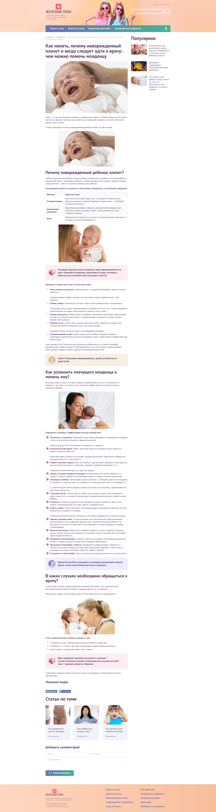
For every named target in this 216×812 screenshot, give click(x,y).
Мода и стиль (57, 28)
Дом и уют (146, 802)
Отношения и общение (152, 793)
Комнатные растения (99, 28)
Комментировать (61, 772)
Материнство (53, 736)
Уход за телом (113, 806)
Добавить (163, 4)
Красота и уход (76, 28)
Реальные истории (150, 797)
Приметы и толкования (152, 806)
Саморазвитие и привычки (128, 28)
